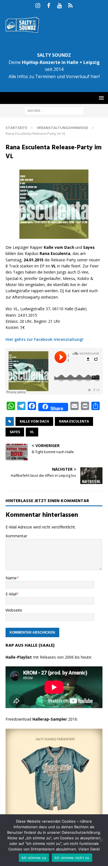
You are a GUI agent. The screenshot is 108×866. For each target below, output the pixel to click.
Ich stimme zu (34, 857)
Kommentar (16, 536)
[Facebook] (48, 5)
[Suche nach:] (54, 110)
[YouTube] (59, 5)
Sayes (15, 432)
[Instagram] (38, 5)
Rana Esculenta (74, 421)
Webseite (14, 610)
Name (11, 577)
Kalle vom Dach (34, 421)
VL (32, 432)
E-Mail (11, 594)
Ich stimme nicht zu (72, 857)
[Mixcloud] (70, 5)
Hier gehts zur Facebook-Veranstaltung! (44, 339)
